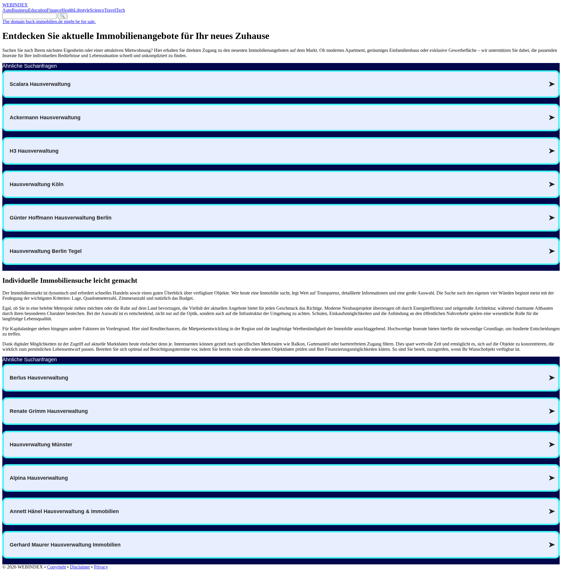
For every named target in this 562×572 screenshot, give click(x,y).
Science (97, 10)
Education (37, 10)
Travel (110, 10)
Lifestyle (82, 10)
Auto (7, 10)
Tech (120, 10)
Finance (54, 10)
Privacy (101, 566)
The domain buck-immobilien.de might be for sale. (49, 21)
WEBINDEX (15, 4)
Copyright (56, 566)
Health (67, 10)
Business (20, 10)
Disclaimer (80, 566)
